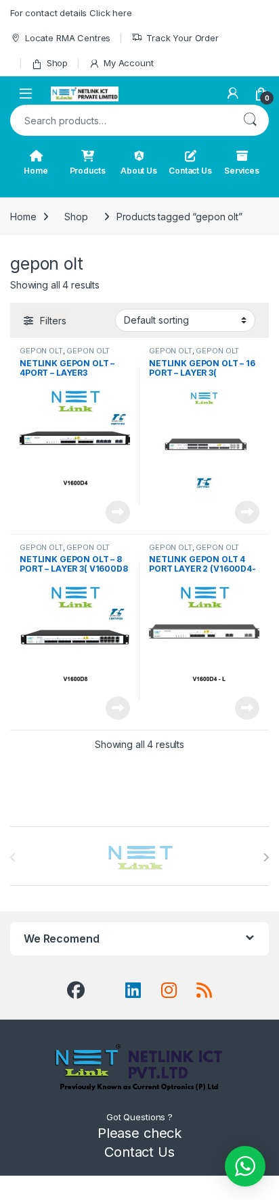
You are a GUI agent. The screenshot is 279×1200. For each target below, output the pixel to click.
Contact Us (190, 171)
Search (250, 120)
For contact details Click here (71, 12)
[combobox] (120, 120)
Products (88, 171)
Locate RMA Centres (67, 37)
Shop (57, 62)
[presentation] (266, 857)
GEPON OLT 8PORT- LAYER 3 (65, 551)
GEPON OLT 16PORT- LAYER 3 (194, 355)
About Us (139, 171)
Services (241, 171)
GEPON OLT (41, 350)
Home (35, 171)
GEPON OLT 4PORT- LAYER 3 (65, 355)
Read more (118, 512)
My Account (128, 62)
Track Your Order (182, 37)
